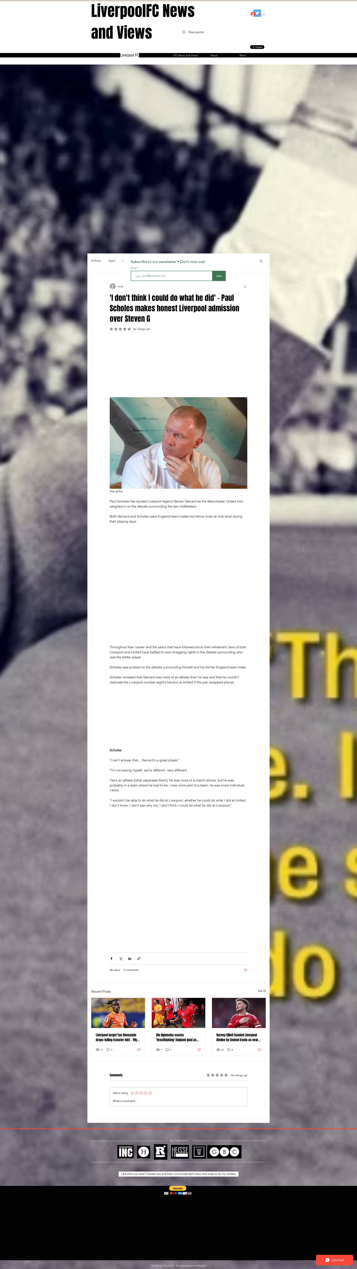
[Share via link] (139, 958)
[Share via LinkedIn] (129, 958)
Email (134, 267)
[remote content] (178, 365)
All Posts (96, 260)
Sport (112, 260)
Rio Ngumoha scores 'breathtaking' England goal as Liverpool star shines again (176, 1037)
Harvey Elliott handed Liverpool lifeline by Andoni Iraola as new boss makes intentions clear (237, 1037)
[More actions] (245, 286)
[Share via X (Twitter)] (120, 958)
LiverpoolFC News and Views (143, 22)
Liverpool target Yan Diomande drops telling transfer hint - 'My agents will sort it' (116, 1037)
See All (262, 990)
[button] (261, 260)
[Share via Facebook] (111, 958)
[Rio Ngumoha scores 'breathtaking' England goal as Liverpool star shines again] (178, 1013)
